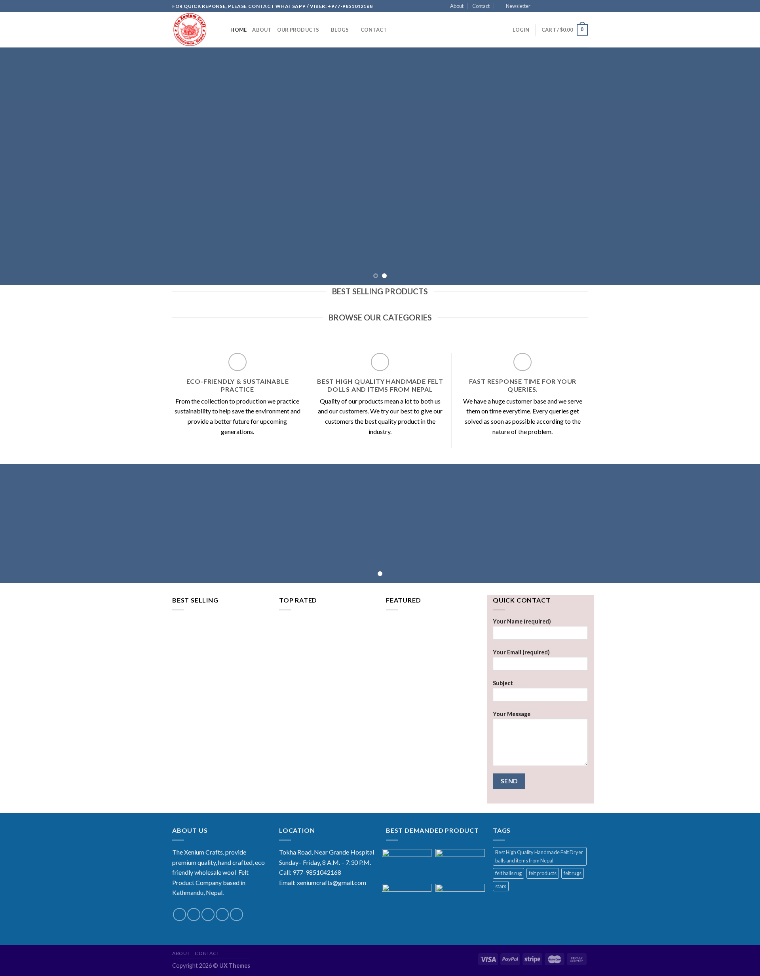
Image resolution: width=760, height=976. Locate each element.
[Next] (735, 166)
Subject (503, 683)
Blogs (340, 30)
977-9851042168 (317, 872)
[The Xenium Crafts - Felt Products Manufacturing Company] (189, 29)
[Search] (222, 29)
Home (238, 30)
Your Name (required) (522, 621)
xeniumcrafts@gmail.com (331, 882)
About (457, 6)
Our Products (298, 30)
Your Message (511, 714)
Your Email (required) (521, 652)
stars (500, 886)
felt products (543, 873)
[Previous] (25, 166)
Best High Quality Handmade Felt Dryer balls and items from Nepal (539, 856)
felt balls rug (508, 873)
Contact (481, 6)
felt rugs (572, 873)
